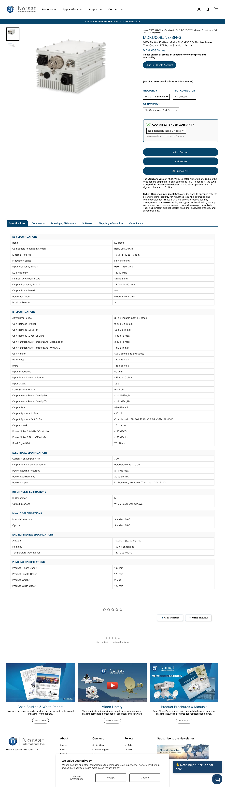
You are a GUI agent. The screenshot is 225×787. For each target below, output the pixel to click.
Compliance (136, 223)
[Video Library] (112, 682)
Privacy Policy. (112, 767)
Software (87, 223)
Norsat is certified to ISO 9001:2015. (22, 749)
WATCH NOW (112, 720)
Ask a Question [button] (171, 617)
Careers (63, 745)
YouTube (129, 745)
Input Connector (184, 90)
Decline (145, 777)
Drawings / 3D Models (63, 223)
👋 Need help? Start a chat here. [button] (194, 767)
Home (145, 30)
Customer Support (100, 749)
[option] (112, 21)
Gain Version (151, 104)
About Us (64, 749)
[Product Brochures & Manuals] (184, 682)
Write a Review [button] (200, 617)
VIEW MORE (184, 720)
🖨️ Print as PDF (180, 171)
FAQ (94, 753)
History (63, 753)
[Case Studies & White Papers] (40, 682)
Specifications (17, 223)
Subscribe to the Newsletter (175, 738)
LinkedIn (128, 749)
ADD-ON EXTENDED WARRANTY (173, 124)
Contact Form (98, 745)
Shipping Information (111, 223)
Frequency (150, 90)
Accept (111, 777)
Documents (38, 223)
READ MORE (40, 720)
